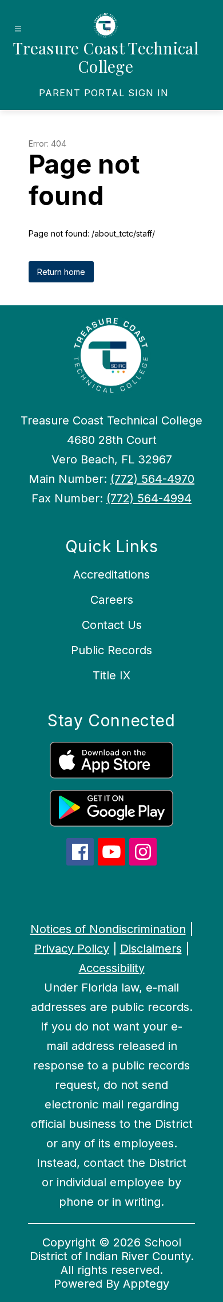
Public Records (111, 650)
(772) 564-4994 (149, 498)
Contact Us (112, 625)
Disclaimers (151, 948)
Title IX (111, 675)
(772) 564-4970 (152, 479)
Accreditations (111, 574)
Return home (61, 272)
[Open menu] (18, 29)
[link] (104, 93)
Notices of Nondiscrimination (108, 929)
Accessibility (112, 968)
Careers (111, 600)
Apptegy (146, 1284)
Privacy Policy (71, 948)
